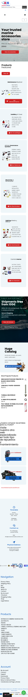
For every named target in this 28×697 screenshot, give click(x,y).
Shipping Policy (6, 583)
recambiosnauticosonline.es (10, 488)
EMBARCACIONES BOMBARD (9, 650)
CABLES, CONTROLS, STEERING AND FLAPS (13, 627)
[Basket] (24, 19)
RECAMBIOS (4, 640)
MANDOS (4, 628)
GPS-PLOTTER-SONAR (7, 653)
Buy (2, 585)
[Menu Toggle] (5, 15)
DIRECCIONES (5, 632)
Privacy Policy (5, 582)
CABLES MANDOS (6, 634)
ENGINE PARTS (5, 642)
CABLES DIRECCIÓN (7, 636)
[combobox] (11, 7)
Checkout (4, 595)
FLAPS (3, 630)
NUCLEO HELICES (6, 625)
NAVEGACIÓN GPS (6, 651)
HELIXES (3, 623)
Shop (2, 599)
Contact (3, 591)
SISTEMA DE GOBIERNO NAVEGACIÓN (12, 619)
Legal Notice (5, 601)
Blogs (2, 587)
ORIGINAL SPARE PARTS (8, 644)
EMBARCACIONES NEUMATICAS (10, 648)
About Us (4, 589)
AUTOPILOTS (5, 621)
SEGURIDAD (4, 638)
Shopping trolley (6, 597)
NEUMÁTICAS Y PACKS (7, 646)
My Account (5, 593)
